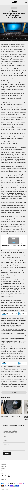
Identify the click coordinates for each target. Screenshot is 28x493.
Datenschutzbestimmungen (7, 432)
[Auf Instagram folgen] (5, 476)
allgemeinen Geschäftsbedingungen (9, 431)
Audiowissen (14, 8)
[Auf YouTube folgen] (9, 476)
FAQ (2, 473)
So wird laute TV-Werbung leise (10, 416)
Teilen (15, 392)
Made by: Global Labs (4, 489)
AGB (2, 470)
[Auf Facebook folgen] (2, 476)
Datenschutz (3, 466)
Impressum (3, 464)
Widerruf (3, 468)
